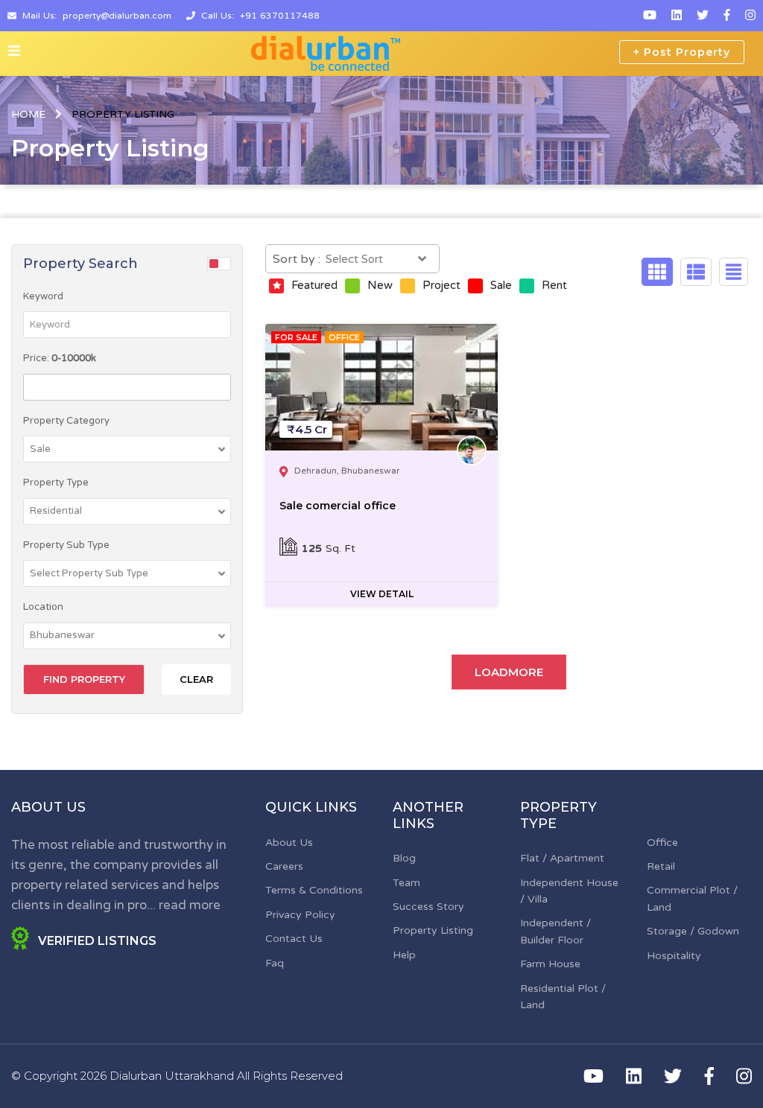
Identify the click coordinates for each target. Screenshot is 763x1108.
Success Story (428, 906)
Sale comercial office (337, 505)
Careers (284, 866)
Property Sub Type (66, 545)
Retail (661, 866)
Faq (274, 963)
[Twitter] (703, 15)
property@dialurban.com (117, 15)
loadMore (509, 672)
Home (28, 114)
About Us (289, 842)
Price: (59, 358)
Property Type (56, 482)
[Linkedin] (676, 15)
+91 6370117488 (280, 15)
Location (43, 607)
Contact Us (294, 938)
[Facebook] (727, 15)
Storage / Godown (693, 931)
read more (190, 905)
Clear (196, 679)
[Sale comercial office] (381, 387)
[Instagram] (750, 15)
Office (662, 842)
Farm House (550, 964)
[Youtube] (649, 15)
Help (404, 955)
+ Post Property (681, 52)
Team (406, 882)
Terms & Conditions (314, 890)
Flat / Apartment (562, 858)
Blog (404, 858)
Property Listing (433, 930)
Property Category (66, 421)
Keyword (43, 296)
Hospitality (674, 955)
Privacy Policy (300, 914)
